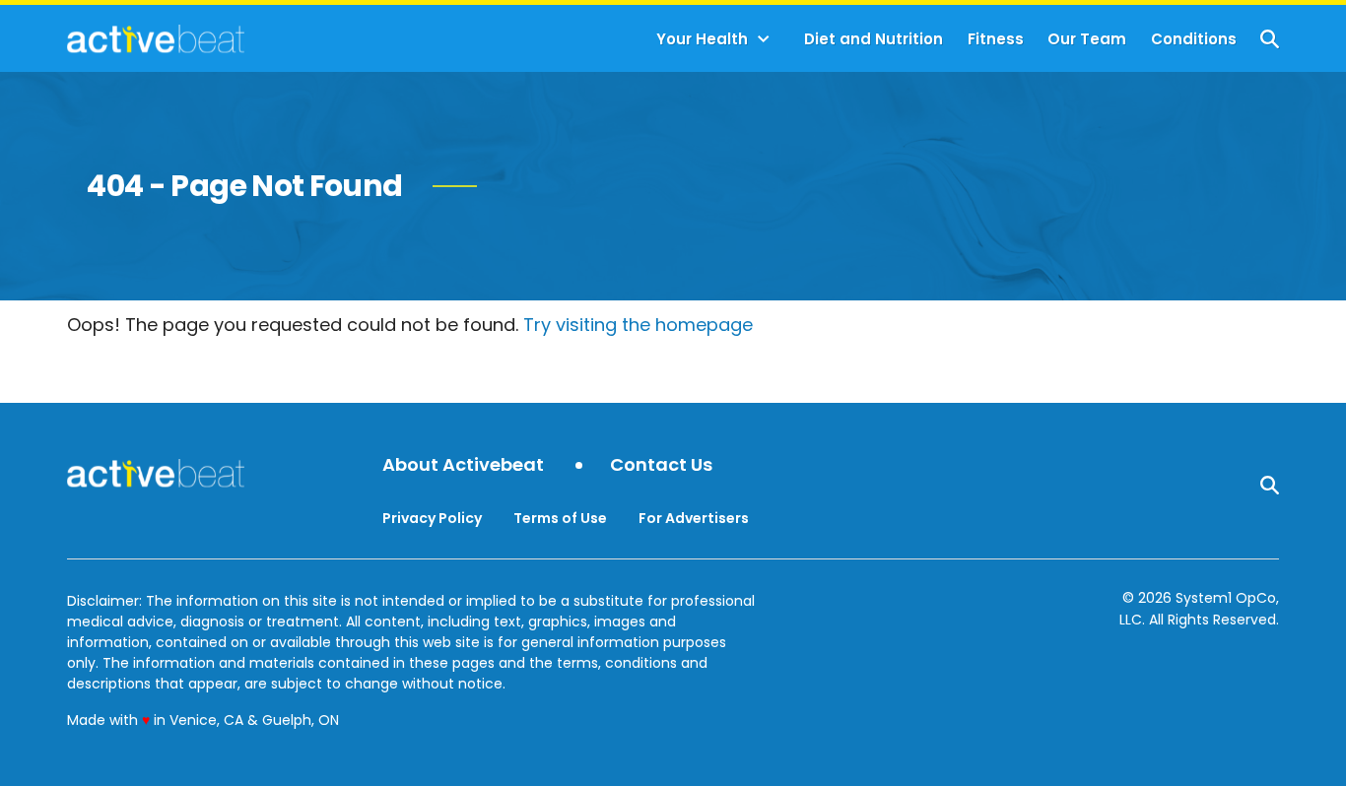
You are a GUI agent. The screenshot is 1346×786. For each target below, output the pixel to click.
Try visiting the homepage (638, 324)
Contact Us (661, 465)
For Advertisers (694, 518)
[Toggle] (763, 39)
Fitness (996, 39)
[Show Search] (1269, 39)
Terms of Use (560, 518)
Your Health (702, 39)
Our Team (1086, 39)
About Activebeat (463, 465)
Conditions (1194, 39)
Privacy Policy (432, 518)
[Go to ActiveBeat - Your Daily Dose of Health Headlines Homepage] (155, 38)
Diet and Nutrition (873, 39)
